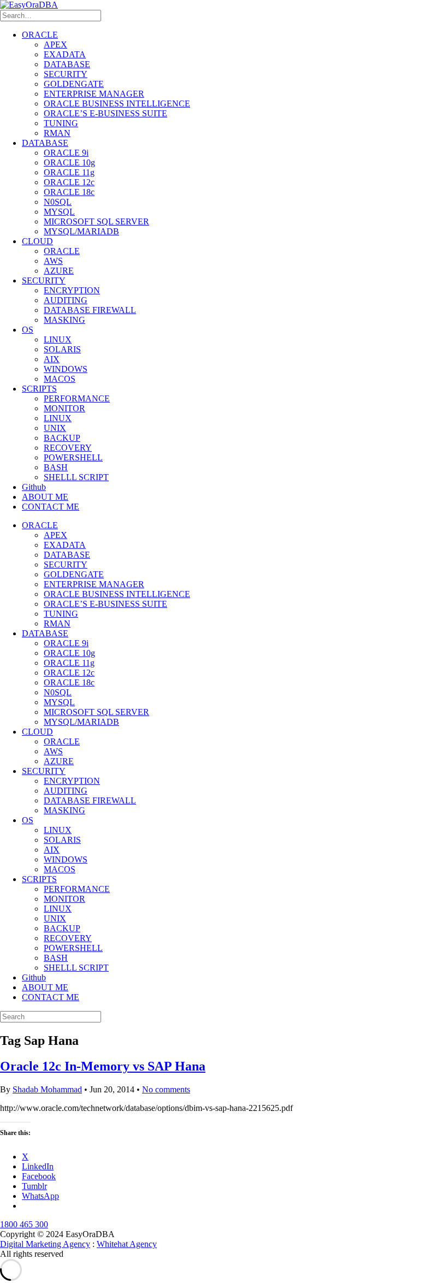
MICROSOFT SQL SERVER (96, 221)
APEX (55, 44)
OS (27, 329)
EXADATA (65, 54)
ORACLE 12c (69, 182)
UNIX (55, 428)
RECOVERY (68, 447)
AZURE (59, 270)
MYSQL (59, 211)
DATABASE (67, 64)
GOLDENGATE (74, 83)
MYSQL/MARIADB (81, 231)
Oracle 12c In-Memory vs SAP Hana (102, 1066)
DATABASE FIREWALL (90, 310)
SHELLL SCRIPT (76, 477)
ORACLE (40, 34)
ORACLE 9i (66, 152)
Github (34, 487)
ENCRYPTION (72, 290)
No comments (166, 1089)
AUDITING (65, 300)
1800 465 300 (24, 1224)
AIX (52, 359)
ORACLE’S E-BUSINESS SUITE (105, 113)
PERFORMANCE (77, 398)
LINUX (58, 339)
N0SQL (58, 201)
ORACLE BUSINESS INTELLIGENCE (117, 103)
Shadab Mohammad (47, 1089)
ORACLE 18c (69, 192)
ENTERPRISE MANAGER (94, 93)
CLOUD (37, 241)
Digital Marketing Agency (45, 1244)
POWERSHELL (73, 457)
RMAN (57, 133)
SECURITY (65, 74)
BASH (56, 467)
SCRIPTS (39, 388)
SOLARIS (62, 349)
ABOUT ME (45, 496)
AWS (53, 260)
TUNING (61, 123)
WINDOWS (65, 369)
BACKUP (62, 437)
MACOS (59, 378)
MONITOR (64, 408)
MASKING (64, 319)
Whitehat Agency (127, 1244)
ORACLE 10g (69, 162)
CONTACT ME (50, 506)
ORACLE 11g (69, 172)
